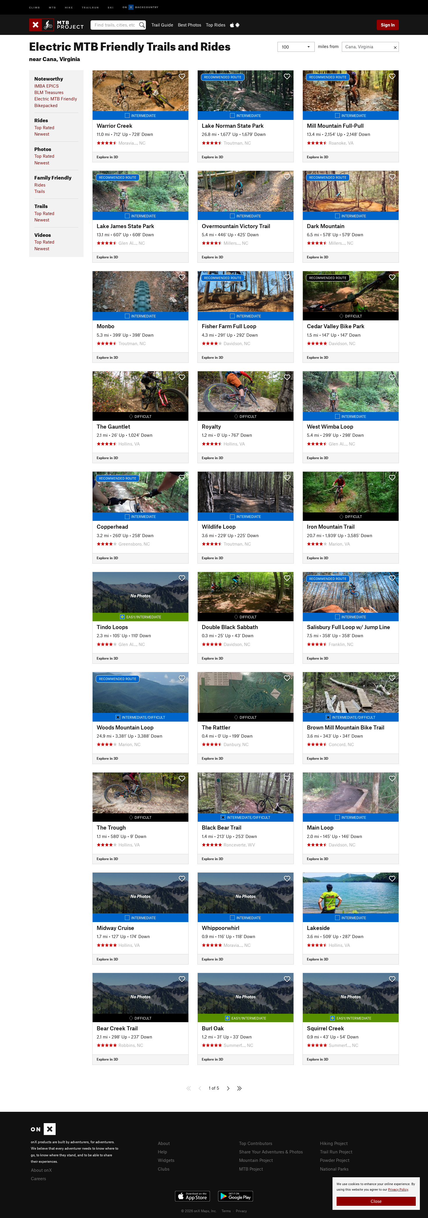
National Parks (334, 1168)
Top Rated (44, 127)
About (164, 1143)
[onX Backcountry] (140, 7)
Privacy (241, 1211)
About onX (41, 1170)
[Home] (59, 24)
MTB (52, 7)
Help (162, 1151)
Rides (39, 184)
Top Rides (215, 24)
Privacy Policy (398, 1190)
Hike (69, 7)
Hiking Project (334, 1143)
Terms (226, 1211)
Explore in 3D (107, 157)
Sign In (388, 24)
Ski (111, 7)
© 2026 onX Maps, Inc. (199, 1211)
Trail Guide (162, 24)
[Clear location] (395, 47)
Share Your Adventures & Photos (271, 1151)
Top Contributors (255, 1143)
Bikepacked (46, 105)
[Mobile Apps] (234, 24)
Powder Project (334, 1160)
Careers (38, 1178)
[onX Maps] (43, 1133)
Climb (34, 7)
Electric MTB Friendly (55, 98)
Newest (41, 133)
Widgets (166, 1160)
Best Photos (189, 24)
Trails (39, 191)
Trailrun (90, 7)
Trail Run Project (336, 1151)
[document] (376, 1193)
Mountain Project (256, 1160)
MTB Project (251, 1168)
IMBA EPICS (46, 85)
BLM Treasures (48, 92)
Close (376, 1201)
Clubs (163, 1168)
